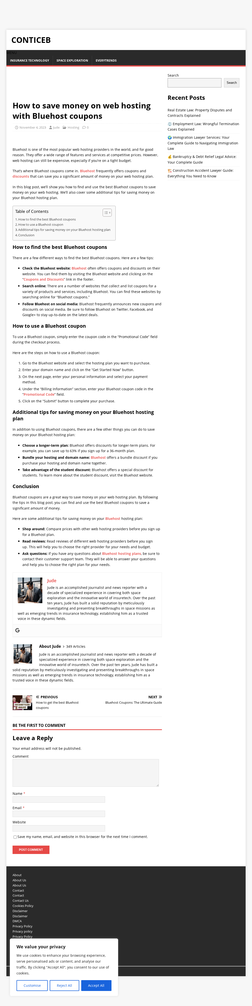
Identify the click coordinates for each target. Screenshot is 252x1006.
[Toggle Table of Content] (104, 212)
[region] (64, 967)
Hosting (73, 127)
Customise (32, 985)
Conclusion (26, 235)
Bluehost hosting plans (121, 553)
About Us (19, 880)
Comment (21, 756)
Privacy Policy (22, 926)
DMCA (17, 921)
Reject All (64, 985)
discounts (21, 176)
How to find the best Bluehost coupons (47, 219)
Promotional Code (39, 394)
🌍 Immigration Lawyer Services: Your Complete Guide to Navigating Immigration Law (203, 143)
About (17, 875)
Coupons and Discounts (44, 279)
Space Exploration (72, 60)
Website (19, 822)
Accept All (96, 985)
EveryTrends (106, 60)
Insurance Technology (29, 60)
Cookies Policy (23, 906)
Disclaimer (20, 911)
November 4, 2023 (32, 127)
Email (18, 807)
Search (173, 75)
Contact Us (21, 900)
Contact (18, 890)
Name (18, 793)
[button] (11, 52)
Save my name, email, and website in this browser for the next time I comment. (82, 836)
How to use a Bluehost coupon (40, 224)
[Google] (17, 630)
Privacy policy (22, 931)
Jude (56, 127)
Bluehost (87, 171)
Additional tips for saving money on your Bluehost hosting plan (64, 230)
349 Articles (75, 646)
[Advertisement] (89, 11)
